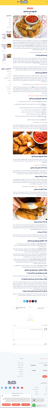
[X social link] (33, 301)
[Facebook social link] (35, 301)
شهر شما (33, 370)
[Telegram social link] (24, 301)
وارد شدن (14, 325)
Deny (16, 404)
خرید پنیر (44, 52)
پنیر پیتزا (45, 394)
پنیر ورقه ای (9, 76)
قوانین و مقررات (20, 365)
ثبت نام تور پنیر (20, 376)
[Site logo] (24, 2)
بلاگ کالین (21, 374)
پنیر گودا (36, 394)
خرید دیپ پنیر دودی (42, 84)
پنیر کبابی (9, 80)
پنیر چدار (9, 93)
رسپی (31, 8)
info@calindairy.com (16, 393)
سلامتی (9, 22)
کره (46, 391)
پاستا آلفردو (9, 89)
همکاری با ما (20, 371)
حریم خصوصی (20, 367)
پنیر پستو (9, 91)
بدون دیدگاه (4, 41)
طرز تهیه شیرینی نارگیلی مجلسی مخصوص (4, 57)
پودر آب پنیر (36, 387)
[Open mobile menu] (46, 2)
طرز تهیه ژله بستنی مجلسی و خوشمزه (4, 36)
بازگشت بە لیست (30, 307)
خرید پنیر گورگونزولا (7, 78)
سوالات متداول (20, 363)
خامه (10, 84)
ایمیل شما (44, 370)
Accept (25, 404)
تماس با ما (21, 369)
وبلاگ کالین (29, 8)
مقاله (10, 25)
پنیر (10, 82)
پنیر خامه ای (9, 71)
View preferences (6, 404)
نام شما (45, 365)
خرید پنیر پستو (8, 86)
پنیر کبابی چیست (36, 165)
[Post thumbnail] (9, 38)
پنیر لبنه (9, 73)
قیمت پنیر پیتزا (37, 186)
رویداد (10, 20)
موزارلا (40, 122)
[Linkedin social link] (27, 301)
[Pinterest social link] (30, 301)
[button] (2, 395)
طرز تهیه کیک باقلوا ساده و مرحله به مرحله (3, 46)
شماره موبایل (33, 365)
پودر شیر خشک (35, 389)
